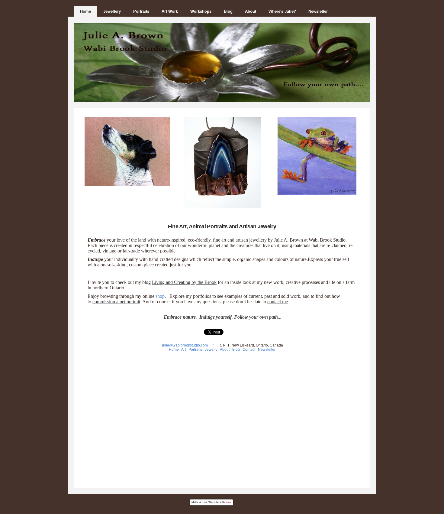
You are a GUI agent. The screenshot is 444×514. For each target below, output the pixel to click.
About (250, 11)
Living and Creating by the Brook (184, 282)
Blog (228, 11)
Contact (249, 349)
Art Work (170, 11)
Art (184, 349)
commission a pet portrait (116, 301)
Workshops (200, 11)
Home (85, 11)
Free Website (210, 502)
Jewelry (211, 349)
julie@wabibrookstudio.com (184, 345)
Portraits (141, 11)
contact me (277, 301)
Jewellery (112, 11)
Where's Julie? (282, 11)
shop (160, 296)
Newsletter (318, 11)
